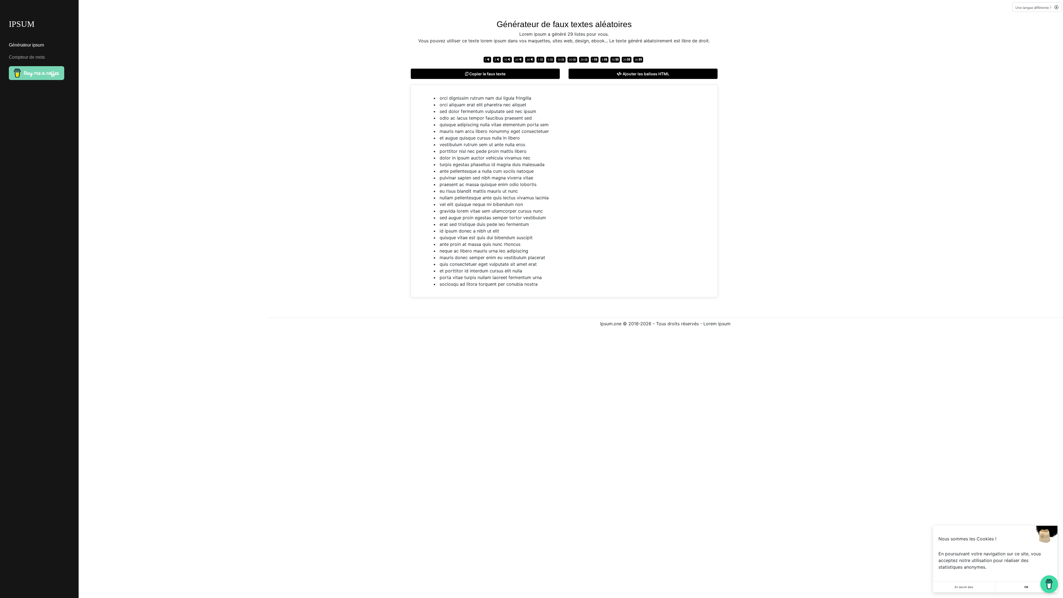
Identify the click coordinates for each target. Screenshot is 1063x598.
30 (529, 59)
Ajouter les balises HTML (645, 73)
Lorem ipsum (717, 323)
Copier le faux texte (486, 73)
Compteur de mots (27, 57)
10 (506, 59)
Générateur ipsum (26, 45)
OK (1026, 587)
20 (517, 59)
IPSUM (22, 24)
